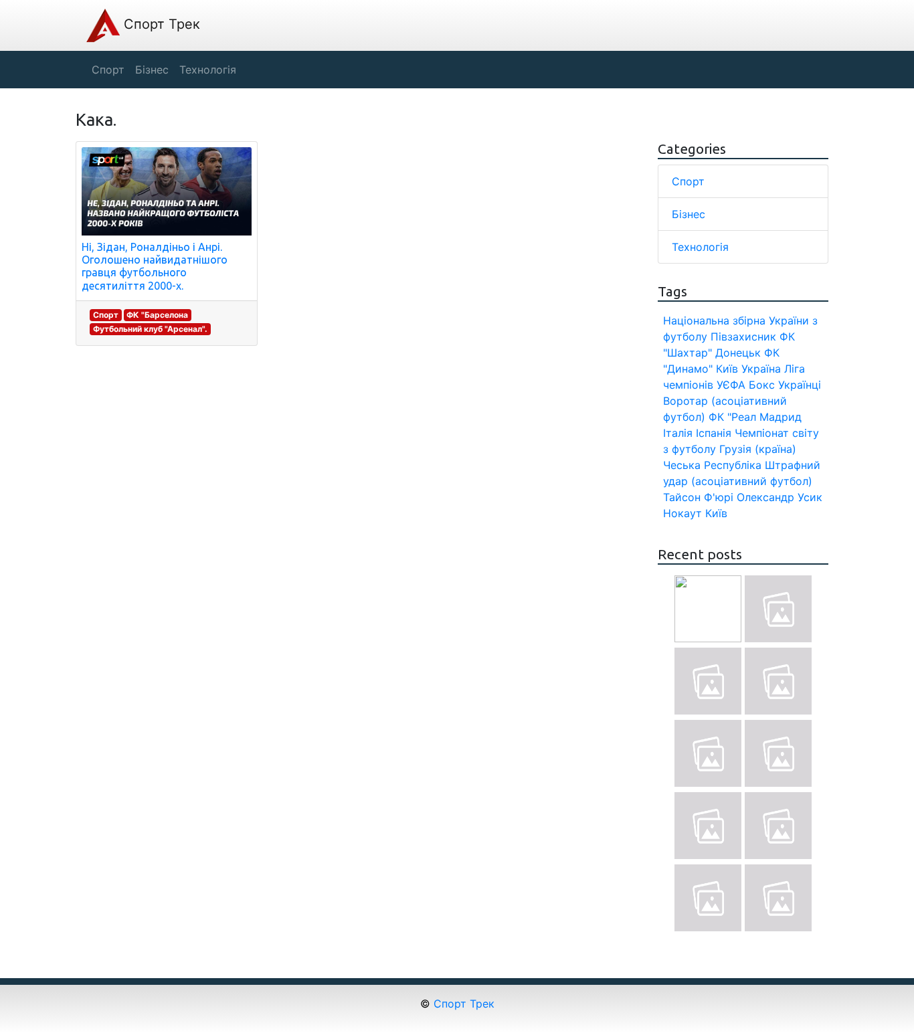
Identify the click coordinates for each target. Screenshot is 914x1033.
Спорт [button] (108, 69)
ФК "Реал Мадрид (755, 417)
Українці (799, 384)
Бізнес (688, 214)
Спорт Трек (160, 24)
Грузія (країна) (757, 449)
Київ (716, 513)
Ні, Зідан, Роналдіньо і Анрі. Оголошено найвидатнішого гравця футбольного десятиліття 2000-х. (154, 266)
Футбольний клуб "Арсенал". (150, 329)
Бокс (762, 384)
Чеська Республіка (712, 465)
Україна (761, 368)
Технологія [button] (207, 69)
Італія (678, 433)
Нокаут (682, 513)
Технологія (700, 247)
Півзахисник (743, 336)
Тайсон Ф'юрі (698, 497)
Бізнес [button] (152, 69)
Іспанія (713, 433)
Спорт (105, 315)
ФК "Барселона (157, 315)
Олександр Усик (779, 497)
